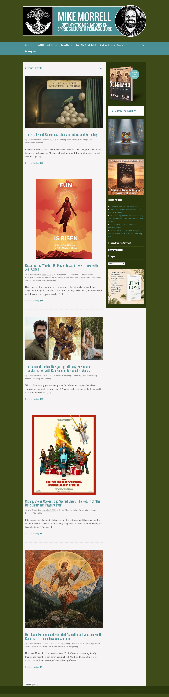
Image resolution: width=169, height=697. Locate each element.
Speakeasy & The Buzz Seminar (111, 45)
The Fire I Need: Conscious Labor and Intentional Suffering (61, 134)
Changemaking (62, 274)
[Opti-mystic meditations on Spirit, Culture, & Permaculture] (84, 35)
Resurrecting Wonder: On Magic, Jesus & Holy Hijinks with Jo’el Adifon (61, 267)
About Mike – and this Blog (46, 45)
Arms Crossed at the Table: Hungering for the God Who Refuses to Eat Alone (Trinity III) (126, 233)
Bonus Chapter (66, 45)
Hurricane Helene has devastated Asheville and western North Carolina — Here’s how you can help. (63, 636)
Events (74, 139)
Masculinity (92, 375)
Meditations (30, 142)
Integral (82, 277)
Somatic (39, 142)
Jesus (98, 277)
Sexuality (36, 378)
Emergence (30, 277)
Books (61, 510)
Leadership (36, 280)
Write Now (29, 45)
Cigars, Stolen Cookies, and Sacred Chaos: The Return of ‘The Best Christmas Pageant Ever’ (62, 503)
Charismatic (75, 274)
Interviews (90, 277)
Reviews (28, 513)
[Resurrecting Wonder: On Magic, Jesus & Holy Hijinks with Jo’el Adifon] (64, 219)
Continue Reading (32, 163)
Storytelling (51, 280)
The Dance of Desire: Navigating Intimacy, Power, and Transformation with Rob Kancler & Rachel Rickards (58, 368)
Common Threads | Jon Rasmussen (124, 206)
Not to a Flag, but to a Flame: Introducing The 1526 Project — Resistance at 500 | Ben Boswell (125, 218)
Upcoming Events (31, 51)
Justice (28, 280)
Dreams (74, 643)
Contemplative (65, 139)
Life (90, 139)
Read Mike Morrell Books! (86, 45)
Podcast (28, 378)
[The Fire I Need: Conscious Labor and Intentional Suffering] (64, 102)
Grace (54, 277)
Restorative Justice (60, 646)
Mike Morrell (33, 139)
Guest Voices (63, 277)
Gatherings (83, 139)
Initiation (74, 277)
